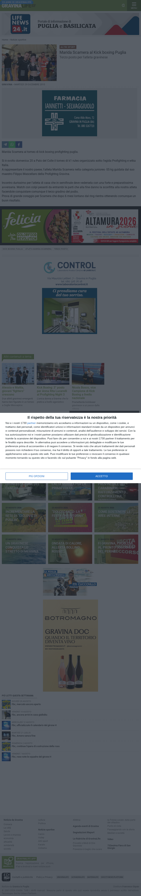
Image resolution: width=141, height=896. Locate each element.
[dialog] (70, 448)
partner (31, 423)
